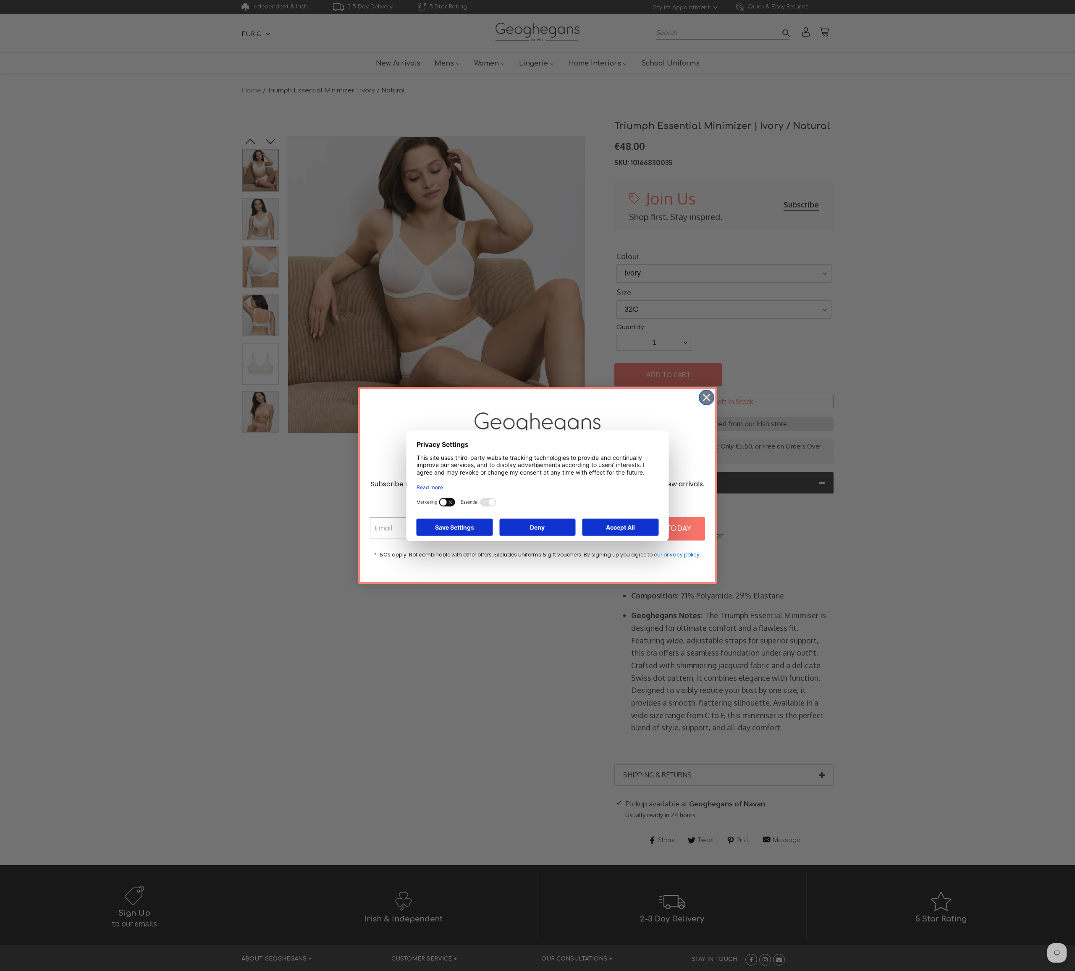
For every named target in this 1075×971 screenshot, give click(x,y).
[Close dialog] (706, 397)
